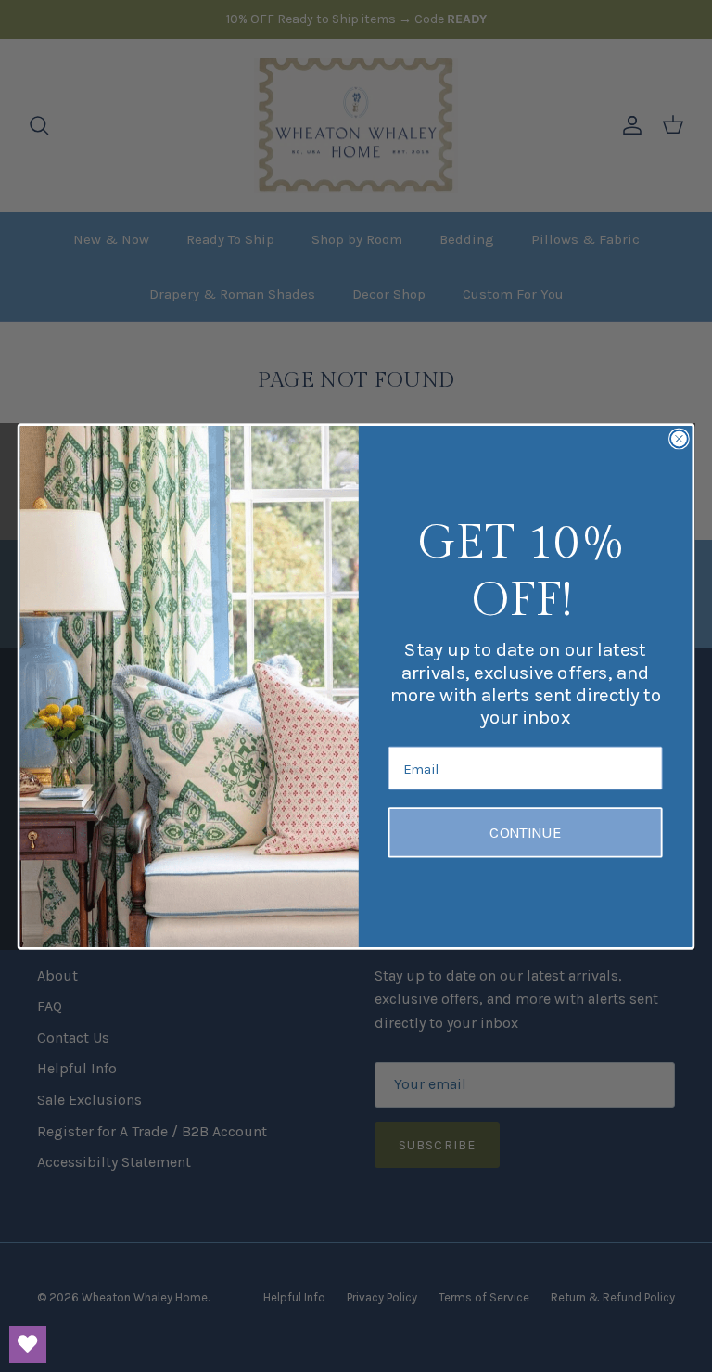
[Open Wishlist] (27, 1344)
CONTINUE (525, 832)
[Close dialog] (679, 438)
